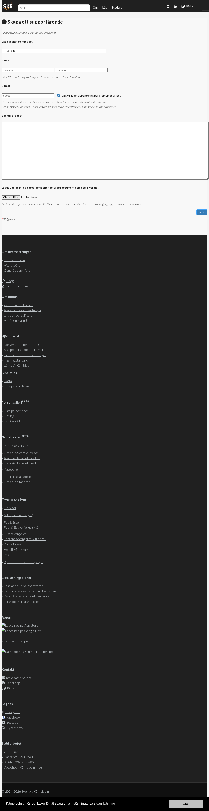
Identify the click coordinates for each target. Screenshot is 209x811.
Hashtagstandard (16, 360)
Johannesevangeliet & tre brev (25, 539)
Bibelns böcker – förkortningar (25, 355)
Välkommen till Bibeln (18, 305)
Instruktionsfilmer (17, 286)
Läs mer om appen (17, 641)
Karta (8, 381)
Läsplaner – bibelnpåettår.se (23, 586)
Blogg (10, 281)
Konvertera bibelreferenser (23, 344)
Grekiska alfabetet (17, 482)
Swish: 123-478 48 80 (19, 762)
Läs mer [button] (109, 803)
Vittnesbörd (12, 265)
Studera (117, 7)
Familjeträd (12, 421)
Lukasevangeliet (15, 534)
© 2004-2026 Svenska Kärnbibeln (25, 791)
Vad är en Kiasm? (15, 320)
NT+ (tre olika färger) (18, 515)
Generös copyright (17, 270)
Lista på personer (16, 411)
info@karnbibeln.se (19, 678)
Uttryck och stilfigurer (19, 315)
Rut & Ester (12, 522)
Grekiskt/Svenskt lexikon (21, 453)
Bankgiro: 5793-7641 (18, 757)
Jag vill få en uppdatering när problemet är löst (91, 95)
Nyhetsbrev (14, 728)
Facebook (13, 717)
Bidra (189, 6)
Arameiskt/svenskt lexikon (22, 458)
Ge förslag (13, 683)
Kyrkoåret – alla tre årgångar (23, 562)
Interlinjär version (16, 445)
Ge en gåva (11, 751)
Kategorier (11, 469)
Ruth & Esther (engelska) (21, 527)
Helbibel (10, 508)
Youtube (12, 722)
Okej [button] (186, 803)
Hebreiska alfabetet (18, 476)
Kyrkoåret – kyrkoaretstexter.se (26, 596)
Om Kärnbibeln (14, 260)
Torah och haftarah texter (21, 601)
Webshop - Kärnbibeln (24, 767)
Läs (104, 7)
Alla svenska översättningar (22, 310)
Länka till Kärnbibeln (18, 365)
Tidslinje (9, 416)
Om (95, 7)
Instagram (12, 712)
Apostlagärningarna (17, 549)
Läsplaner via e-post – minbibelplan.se (30, 591)
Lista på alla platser (17, 386)
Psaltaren (10, 554)
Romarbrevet (13, 544)
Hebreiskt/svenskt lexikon (22, 463)
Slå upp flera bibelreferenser (23, 350)
